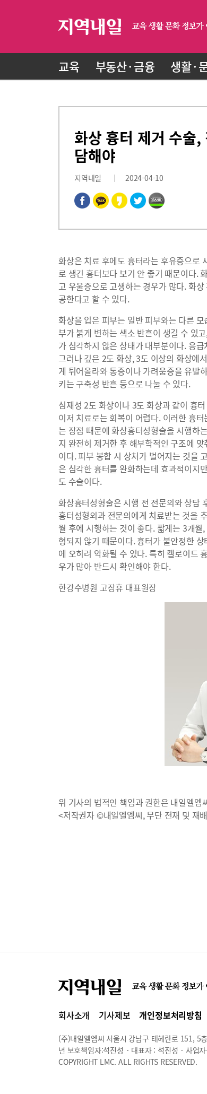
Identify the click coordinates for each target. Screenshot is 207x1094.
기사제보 (114, 1015)
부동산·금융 (125, 66)
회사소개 (74, 1015)
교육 (69, 66)
